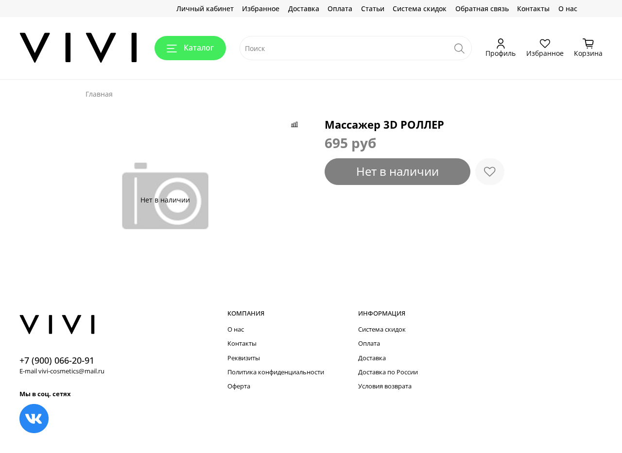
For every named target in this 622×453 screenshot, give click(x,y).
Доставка (303, 8)
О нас (567, 8)
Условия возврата (385, 386)
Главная (99, 94)
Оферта (238, 386)
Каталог (199, 47)
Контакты (533, 8)
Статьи (372, 8)
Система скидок (420, 8)
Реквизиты (243, 358)
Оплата (340, 8)
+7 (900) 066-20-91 (56, 360)
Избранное (260, 8)
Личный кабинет (205, 8)
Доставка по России (388, 372)
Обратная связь (482, 8)
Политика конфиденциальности (275, 372)
